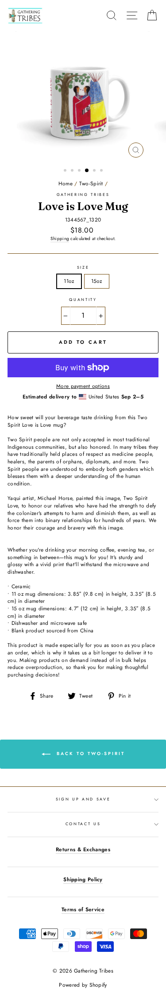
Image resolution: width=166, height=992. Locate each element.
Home (65, 183)
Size (83, 267)
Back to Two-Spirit (89, 753)
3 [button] (80, 171)
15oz (96, 281)
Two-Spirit (91, 183)
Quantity (83, 299)
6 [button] (102, 171)
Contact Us (83, 824)
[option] (83, 96)
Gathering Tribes (83, 194)
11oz (69, 281)
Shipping (59, 239)
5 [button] (95, 171)
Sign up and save (83, 799)
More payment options (83, 386)
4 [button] (87, 171)
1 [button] (66, 171)
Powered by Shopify (83, 985)
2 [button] (73, 171)
